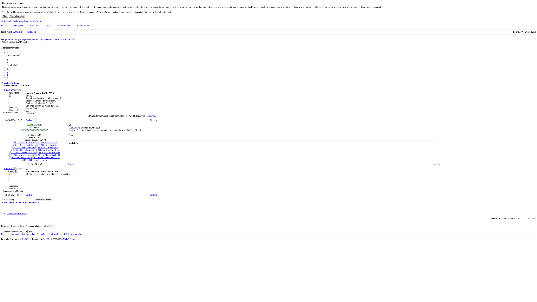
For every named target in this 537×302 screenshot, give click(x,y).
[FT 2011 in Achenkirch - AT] (22, 152)
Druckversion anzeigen (17, 213)
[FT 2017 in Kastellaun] (24, 145)
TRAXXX (9, 90)
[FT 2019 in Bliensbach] (45, 142)
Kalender (34, 25)
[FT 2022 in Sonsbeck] (23, 142)
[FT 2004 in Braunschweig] (34, 160)
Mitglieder (18, 25)
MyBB (46, 239)
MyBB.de (26, 239)
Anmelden (17, 32)
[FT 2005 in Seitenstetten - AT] (46, 157)
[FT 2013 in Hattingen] (21, 150)
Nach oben (42, 234)
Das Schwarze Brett (62, 39)
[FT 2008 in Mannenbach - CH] (46, 155)
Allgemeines (46, 39)
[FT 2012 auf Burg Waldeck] (45, 150)
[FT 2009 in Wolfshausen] (20, 155)
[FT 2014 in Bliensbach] (46, 147)
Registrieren (31, 32)
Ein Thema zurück (12, 202)
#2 (70, 125)
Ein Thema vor (30, 202)
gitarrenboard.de (28, 234)
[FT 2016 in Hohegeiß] (45, 145)
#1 (27, 90)
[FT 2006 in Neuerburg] (21, 157)
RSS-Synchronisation (73, 234)
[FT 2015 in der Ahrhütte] (23, 147)
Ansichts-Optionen (10, 83)
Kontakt (4, 234)
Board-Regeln (63, 25)
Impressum (14, 234)
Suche (4, 25)
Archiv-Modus (55, 234)
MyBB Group (69, 239)
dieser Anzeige (77, 130)
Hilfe (48, 25)
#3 (27, 169)
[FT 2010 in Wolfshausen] (48, 152)
